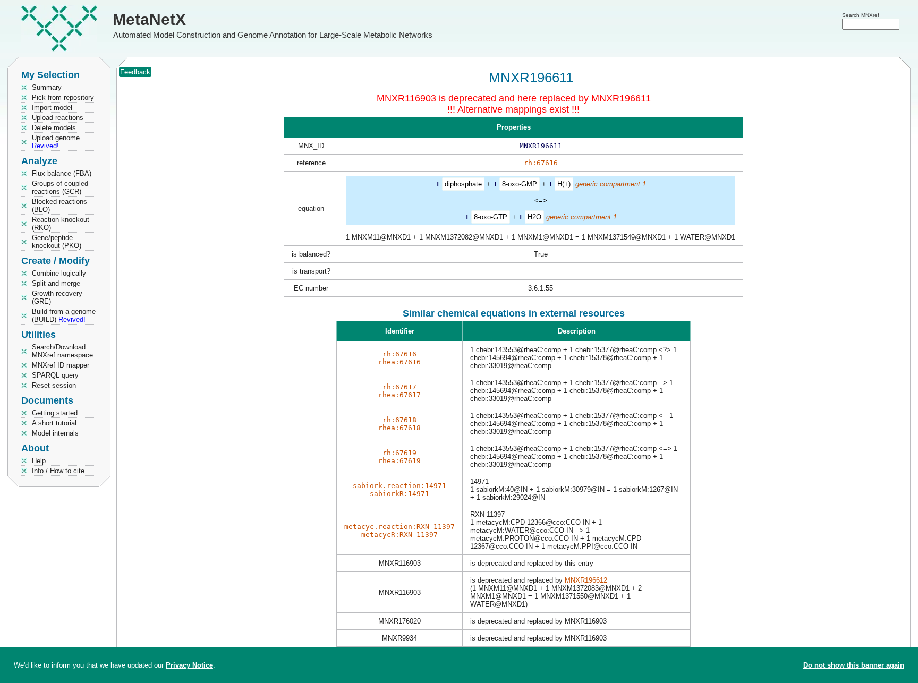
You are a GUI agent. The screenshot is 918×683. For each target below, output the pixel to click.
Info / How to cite (58, 471)
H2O (534, 217)
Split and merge (56, 283)
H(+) (564, 184)
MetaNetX (149, 19)
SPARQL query (55, 375)
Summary (47, 87)
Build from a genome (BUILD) (64, 315)
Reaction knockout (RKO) (60, 224)
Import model (52, 108)
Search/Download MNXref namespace (62, 351)
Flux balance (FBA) (61, 173)
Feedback (135, 72)
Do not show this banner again (853, 665)
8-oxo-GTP (490, 217)
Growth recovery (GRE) (57, 297)
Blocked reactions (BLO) (59, 206)
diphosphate (463, 184)
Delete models (54, 128)
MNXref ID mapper (60, 365)
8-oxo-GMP (519, 184)
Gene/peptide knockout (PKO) (56, 242)
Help (39, 461)
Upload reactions (57, 118)
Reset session (54, 385)
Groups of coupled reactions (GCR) (60, 187)
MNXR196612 (586, 580)
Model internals (55, 433)
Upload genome (56, 142)
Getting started (55, 413)
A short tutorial (54, 423)
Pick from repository (63, 97)
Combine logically (59, 273)
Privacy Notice (189, 665)
